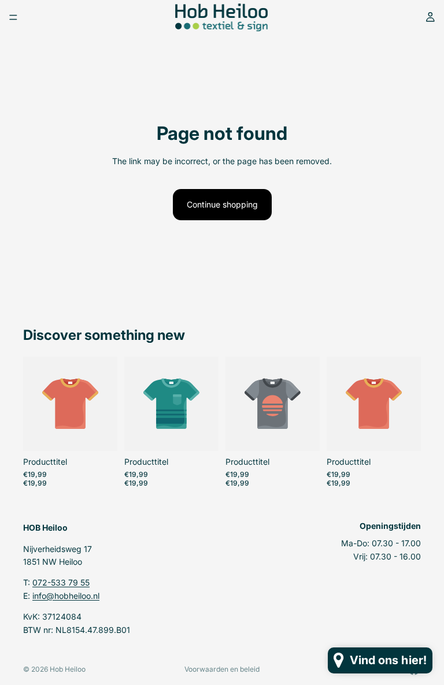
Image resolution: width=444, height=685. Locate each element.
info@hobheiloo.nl (65, 595)
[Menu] (13, 17)
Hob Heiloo (68, 669)
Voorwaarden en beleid (222, 669)
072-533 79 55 (61, 582)
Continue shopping (222, 204)
